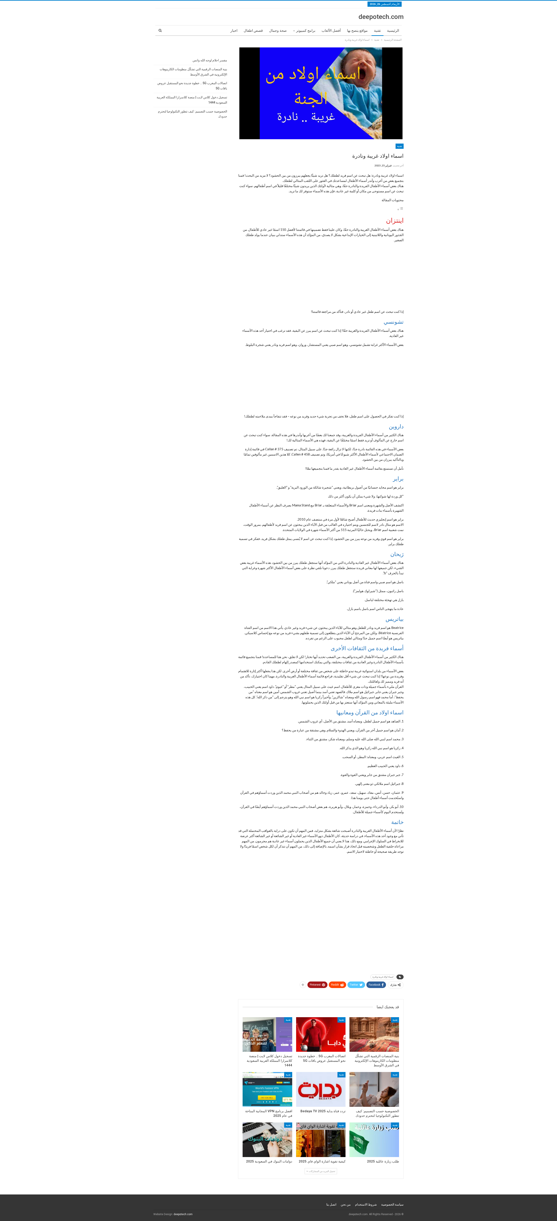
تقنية (377, 30)
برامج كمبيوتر (305, 30)
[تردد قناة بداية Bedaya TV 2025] (321, 1089)
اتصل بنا (331, 1204)
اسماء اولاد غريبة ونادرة (382, 977)
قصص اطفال (253, 30)
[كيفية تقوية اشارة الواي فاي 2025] (321, 1139)
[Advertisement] (321, 276)
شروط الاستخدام (366, 1204)
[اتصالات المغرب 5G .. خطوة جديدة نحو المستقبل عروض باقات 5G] (321, 1034)
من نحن (346, 1204)
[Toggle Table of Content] (400, 209)
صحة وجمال (278, 30)
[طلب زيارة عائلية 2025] (374, 1139)
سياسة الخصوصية (392, 1204)
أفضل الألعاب (331, 30)
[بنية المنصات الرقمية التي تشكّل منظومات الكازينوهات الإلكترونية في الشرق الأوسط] (374, 1034)
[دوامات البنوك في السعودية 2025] (267, 1139)
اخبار (233, 30)
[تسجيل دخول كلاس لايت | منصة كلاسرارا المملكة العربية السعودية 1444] (267, 1034)
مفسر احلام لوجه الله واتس (210, 60)
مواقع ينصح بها (357, 30)
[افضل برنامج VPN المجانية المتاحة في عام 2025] (267, 1089)
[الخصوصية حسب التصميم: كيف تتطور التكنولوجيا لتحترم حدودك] (374, 1089)
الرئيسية (393, 30)
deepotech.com (381, 16)
